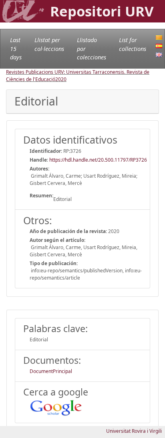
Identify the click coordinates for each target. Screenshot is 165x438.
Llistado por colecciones (91, 48)
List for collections (132, 44)
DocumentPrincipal (51, 371)
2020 (60, 79)
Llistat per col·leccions (49, 44)
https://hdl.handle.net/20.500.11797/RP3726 (98, 159)
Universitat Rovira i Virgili (134, 431)
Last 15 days (16, 48)
